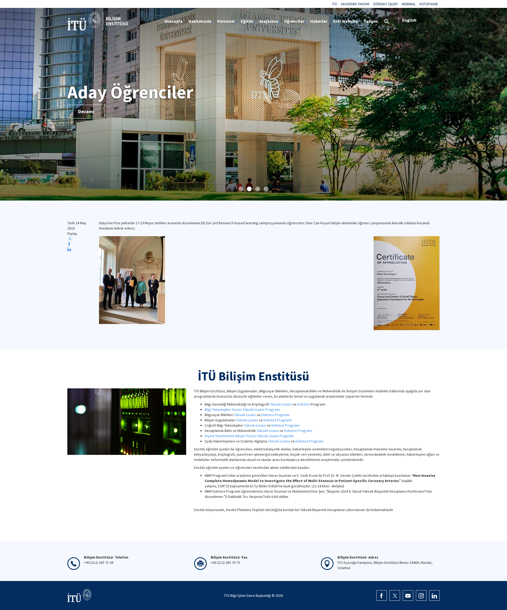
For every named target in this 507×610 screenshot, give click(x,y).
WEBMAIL (409, 4)
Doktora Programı (275, 414)
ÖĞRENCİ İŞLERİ (385, 4)
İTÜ (334, 4)
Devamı (86, 111)
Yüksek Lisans (281, 404)
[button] (241, 189)
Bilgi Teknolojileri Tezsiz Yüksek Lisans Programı (242, 409)
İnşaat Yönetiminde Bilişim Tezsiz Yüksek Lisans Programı (249, 435)
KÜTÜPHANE (429, 4)
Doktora (303, 404)
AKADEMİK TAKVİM (355, 4)
